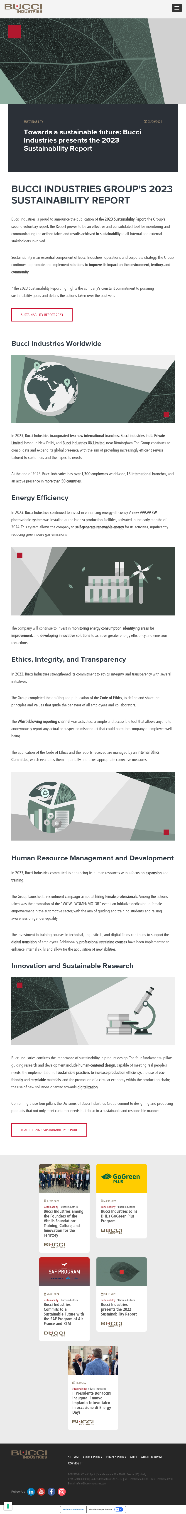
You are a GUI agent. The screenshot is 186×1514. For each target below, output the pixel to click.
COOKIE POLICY (92, 1457)
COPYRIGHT (75, 1463)
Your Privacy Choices (101, 1509)
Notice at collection (73, 1509)
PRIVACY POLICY (116, 1457)
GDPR (133, 1457)
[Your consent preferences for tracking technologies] (8, 1506)
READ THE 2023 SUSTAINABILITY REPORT (49, 1130)
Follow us (18, 1491)
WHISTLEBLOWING (152, 1457)
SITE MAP (73, 1457)
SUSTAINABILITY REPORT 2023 (42, 315)
